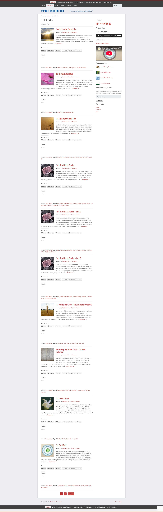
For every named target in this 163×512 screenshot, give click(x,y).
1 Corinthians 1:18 (61, 343)
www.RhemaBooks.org (106, 77)
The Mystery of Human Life (66, 118)
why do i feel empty (81, 67)
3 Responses (74, 32)
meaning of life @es (70, 157)
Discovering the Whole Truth (64, 390)
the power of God (71, 343)
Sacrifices (84, 203)
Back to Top (118, 501)
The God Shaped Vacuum (102, 43)
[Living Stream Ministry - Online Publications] (98, 67)
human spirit (88, 485)
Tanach (88, 203)
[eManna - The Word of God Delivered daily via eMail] (98, 83)
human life (65, 67)
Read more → (59, 44)
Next (71, 494)
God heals (59, 439)
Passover (75, 203)
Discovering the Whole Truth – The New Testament (70, 350)
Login (97, 107)
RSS (97, 111)
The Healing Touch (62, 398)
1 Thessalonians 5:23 (62, 485)
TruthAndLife (65, 32)
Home (43, 5)
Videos (62, 5)
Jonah (61, 203)
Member (75, 5)
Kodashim (69, 203)
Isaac (58, 203)
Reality (79, 203)
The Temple (61, 205)
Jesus (71, 439)
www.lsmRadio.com (105, 72)
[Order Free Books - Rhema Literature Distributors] (98, 77)
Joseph (65, 203)
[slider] (119, 35)
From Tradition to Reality (65, 165)
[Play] (98, 36)
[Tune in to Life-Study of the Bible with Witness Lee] (98, 72)
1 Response (74, 168)
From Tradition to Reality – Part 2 (68, 211)
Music (56, 5)
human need (66, 112)
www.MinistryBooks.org (106, 67)
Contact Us (68, 5)
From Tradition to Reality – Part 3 (68, 258)
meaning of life (72, 67)
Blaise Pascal (71, 485)
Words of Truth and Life (52, 11)
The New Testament (53, 205)
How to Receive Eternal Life (66, 29)
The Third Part (61, 445)
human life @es (61, 157)
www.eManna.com (105, 83)
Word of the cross (80, 343)
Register (98, 109)
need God (71, 112)
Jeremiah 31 (74, 390)
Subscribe (99, 100)
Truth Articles (50, 5)
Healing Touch (65, 439)
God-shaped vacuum (79, 485)
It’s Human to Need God (64, 73)
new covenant (81, 390)
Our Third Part (44, 487)
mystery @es (79, 157)
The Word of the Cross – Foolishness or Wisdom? (74, 304)
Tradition (67, 205)
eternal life (59, 67)
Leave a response (75, 77)
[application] (109, 35)
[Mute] (115, 36)
